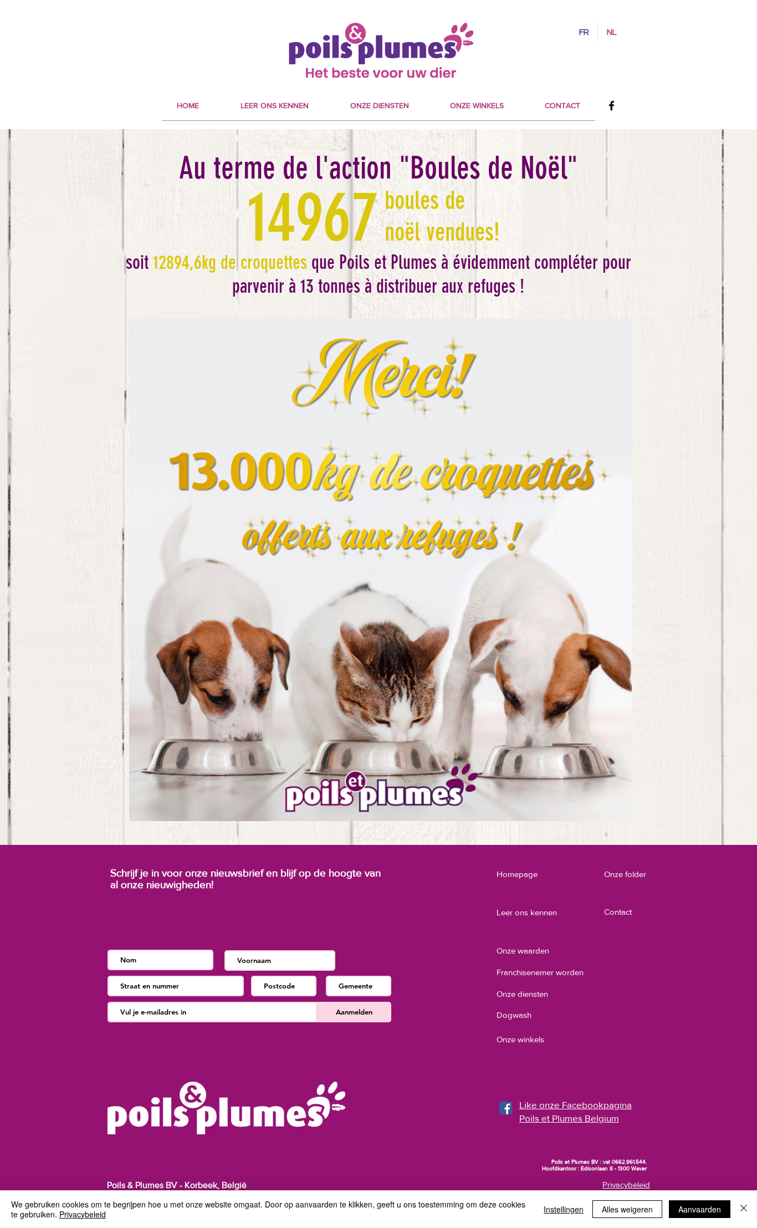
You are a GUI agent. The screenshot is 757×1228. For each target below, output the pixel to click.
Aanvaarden (699, 1209)
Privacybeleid (82, 1214)
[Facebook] (611, 105)
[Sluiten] (743, 1209)
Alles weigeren (627, 1209)
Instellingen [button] (564, 1209)
